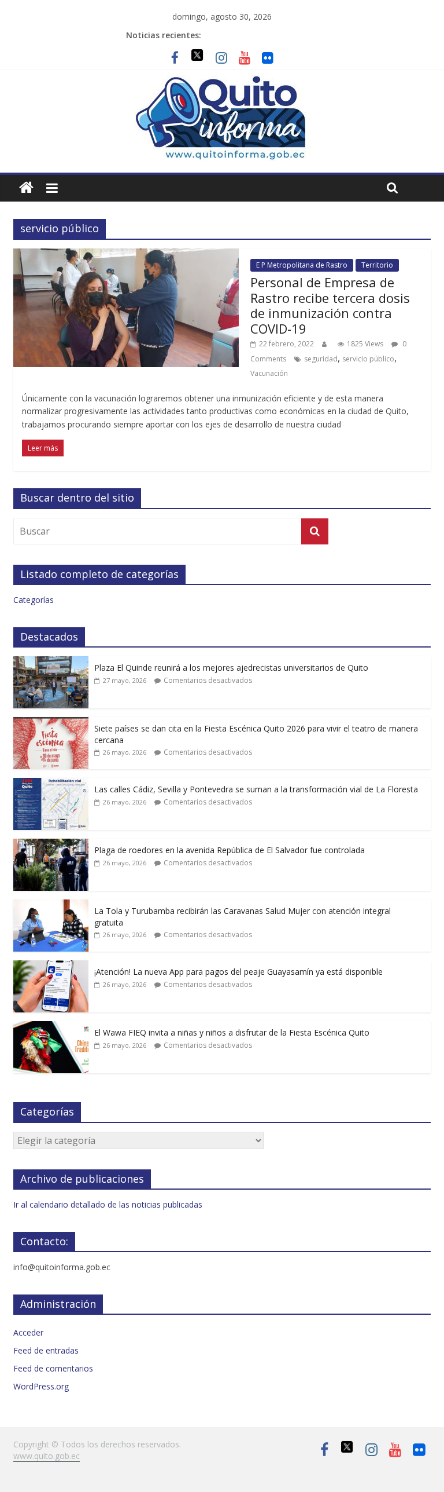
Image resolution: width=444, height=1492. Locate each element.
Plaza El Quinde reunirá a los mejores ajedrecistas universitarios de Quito (231, 667)
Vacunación (269, 373)
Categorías (33, 599)
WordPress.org (41, 1386)
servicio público (368, 359)
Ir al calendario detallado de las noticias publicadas (107, 1204)
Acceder (28, 1332)
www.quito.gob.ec (46, 1455)
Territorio (377, 265)
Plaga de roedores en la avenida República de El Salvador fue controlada (229, 849)
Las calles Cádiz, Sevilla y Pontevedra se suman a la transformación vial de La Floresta (256, 789)
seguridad (321, 359)
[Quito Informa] (222, 81)
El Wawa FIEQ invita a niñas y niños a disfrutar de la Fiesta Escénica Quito (231, 1032)
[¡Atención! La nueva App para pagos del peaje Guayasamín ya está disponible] (50, 966)
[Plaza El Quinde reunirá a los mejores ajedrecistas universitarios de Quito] (50, 662)
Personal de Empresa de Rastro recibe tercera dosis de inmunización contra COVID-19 (330, 305)
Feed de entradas (46, 1350)
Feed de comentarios (53, 1368)
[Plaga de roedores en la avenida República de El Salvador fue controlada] (50, 844)
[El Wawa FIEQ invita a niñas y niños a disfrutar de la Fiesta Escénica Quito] (50, 1027)
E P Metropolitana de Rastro (301, 265)
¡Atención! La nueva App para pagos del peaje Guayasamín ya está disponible (238, 971)
